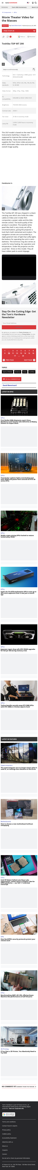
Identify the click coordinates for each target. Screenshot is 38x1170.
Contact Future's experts (9, 1126)
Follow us (22, 36)
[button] (36, 3)
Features (5, 26)
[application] (19, 266)
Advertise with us (7, 1142)
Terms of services (24, 332)
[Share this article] (3, 36)
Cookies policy (6, 1134)
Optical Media (7, 372)
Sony (24, 372)
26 (23, 356)
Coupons (5, 1150)
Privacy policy (6, 1130)
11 (13, 353)
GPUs (15, 12)
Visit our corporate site (16, 1108)
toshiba (31, 372)
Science (17, 372)
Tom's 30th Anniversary (19, 7)
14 (25, 353)
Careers (4, 1154)
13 (21, 353)
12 (17, 353)
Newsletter (32, 36)
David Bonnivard (16, 25)
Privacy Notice (26, 334)
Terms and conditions (9, 1122)
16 (33, 353)
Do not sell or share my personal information (16, 1158)
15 (29, 353)
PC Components (6, 12)
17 (15, 356)
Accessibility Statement (9, 1138)
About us (5, 1146)
